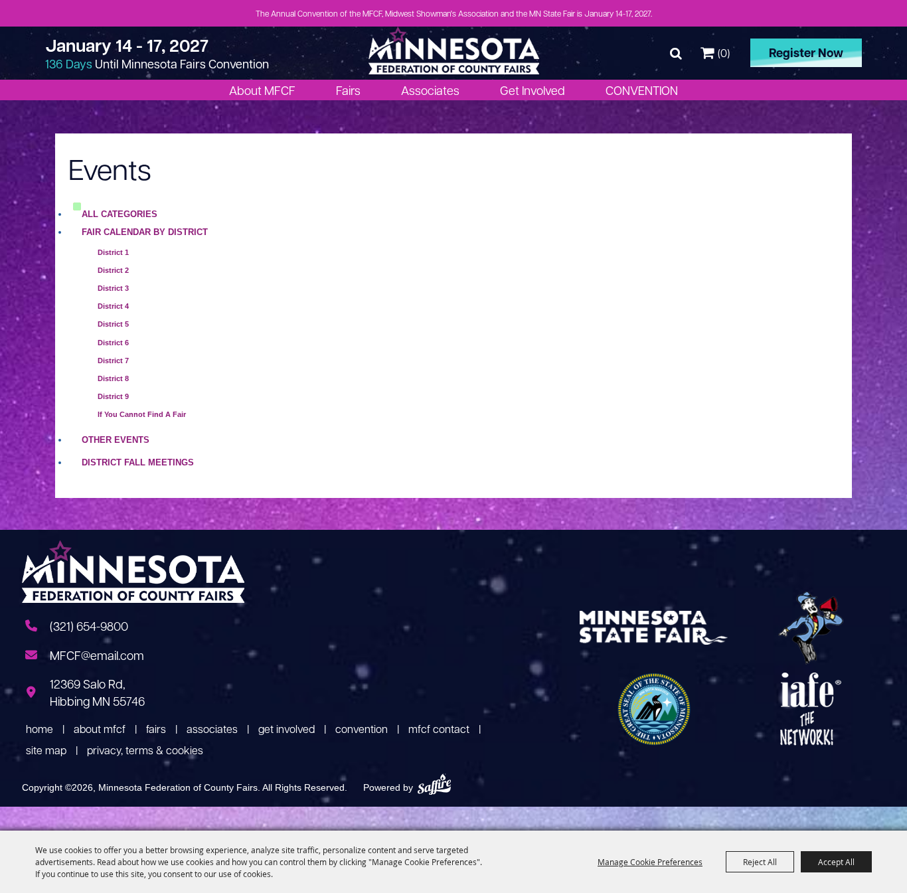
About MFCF (262, 90)
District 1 (113, 252)
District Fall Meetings (138, 462)
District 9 (113, 396)
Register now (806, 52)
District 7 (113, 361)
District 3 (113, 288)
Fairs (348, 90)
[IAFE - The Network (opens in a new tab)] (810, 709)
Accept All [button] (836, 861)
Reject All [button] (760, 861)
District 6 (113, 343)
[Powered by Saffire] (434, 783)
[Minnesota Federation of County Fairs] (453, 50)
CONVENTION (642, 90)
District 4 (113, 306)
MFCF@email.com (97, 655)
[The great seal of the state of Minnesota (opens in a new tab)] (654, 709)
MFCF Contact (438, 729)
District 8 (113, 378)
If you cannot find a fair (142, 414)
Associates (430, 90)
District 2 (113, 270)
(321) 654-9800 (89, 625)
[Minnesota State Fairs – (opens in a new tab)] (654, 628)
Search (676, 52)
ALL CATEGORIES (119, 214)
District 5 (113, 324)
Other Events (115, 440)
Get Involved (532, 90)
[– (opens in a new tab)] (810, 628)
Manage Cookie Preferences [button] (650, 861)
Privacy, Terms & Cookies (145, 750)
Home (39, 729)
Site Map (46, 750)
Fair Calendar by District (145, 232)
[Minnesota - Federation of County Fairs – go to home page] (133, 573)
